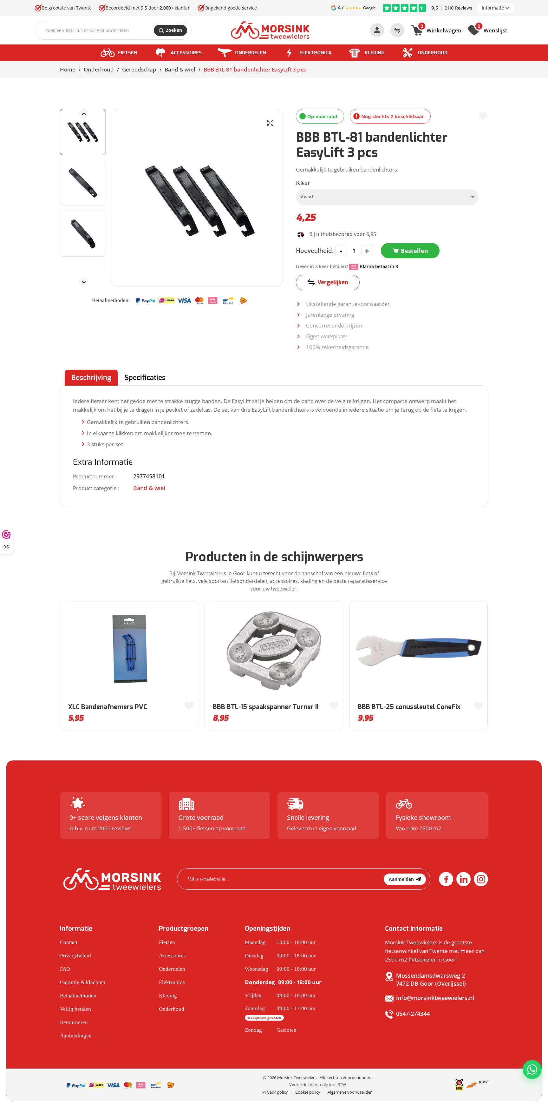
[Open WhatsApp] (532, 1069)
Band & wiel (180, 69)
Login (377, 30)
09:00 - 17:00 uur (280, 1012)
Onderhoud (432, 53)
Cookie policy (307, 1092)
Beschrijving (91, 377)
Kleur (303, 182)
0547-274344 (413, 1013)
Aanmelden (401, 879)
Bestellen (414, 250)
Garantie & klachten (82, 982)
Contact (68, 942)
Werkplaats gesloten (264, 1018)
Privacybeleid (75, 956)
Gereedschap (139, 69)
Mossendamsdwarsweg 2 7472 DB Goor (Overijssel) (431, 979)
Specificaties (145, 377)
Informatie (493, 8)
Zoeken (174, 30)
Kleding (374, 53)
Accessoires (186, 53)
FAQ (65, 969)
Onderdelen (250, 53)
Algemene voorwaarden (350, 1092)
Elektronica (315, 53)
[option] (83, 132)
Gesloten (271, 1030)
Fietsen (127, 53)
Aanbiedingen (76, 1036)
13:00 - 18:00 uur (280, 942)
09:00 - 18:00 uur (280, 956)
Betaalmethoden (78, 996)
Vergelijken (332, 282)
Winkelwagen (441, 29)
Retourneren (74, 1022)
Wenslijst (492, 29)
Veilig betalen (75, 1009)
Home (67, 69)
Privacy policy (275, 1092)
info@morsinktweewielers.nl (435, 998)
